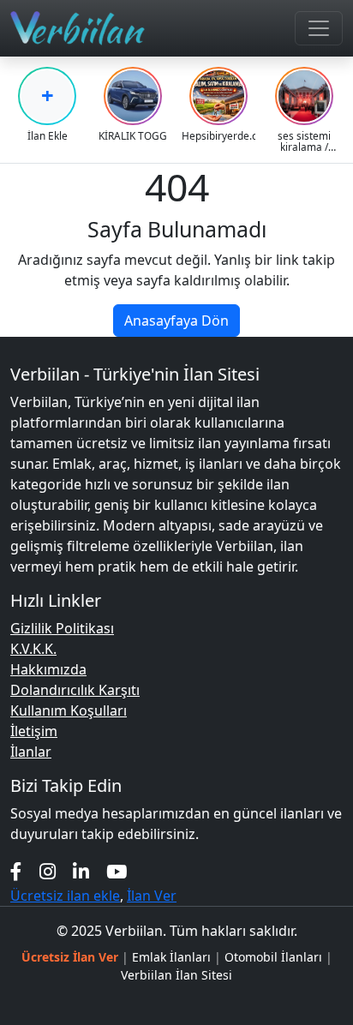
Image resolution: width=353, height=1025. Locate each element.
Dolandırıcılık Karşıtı (75, 689)
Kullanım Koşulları (68, 710)
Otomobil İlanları (273, 957)
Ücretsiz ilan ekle (65, 895)
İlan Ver (151, 895)
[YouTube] (116, 871)
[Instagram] (47, 871)
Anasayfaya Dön (176, 320)
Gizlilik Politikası (62, 628)
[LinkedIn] (81, 871)
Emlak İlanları (171, 957)
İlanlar (30, 751)
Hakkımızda (48, 669)
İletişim (33, 731)
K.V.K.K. (33, 648)
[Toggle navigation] (319, 28)
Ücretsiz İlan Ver (69, 957)
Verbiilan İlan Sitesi (176, 975)
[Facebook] (16, 871)
